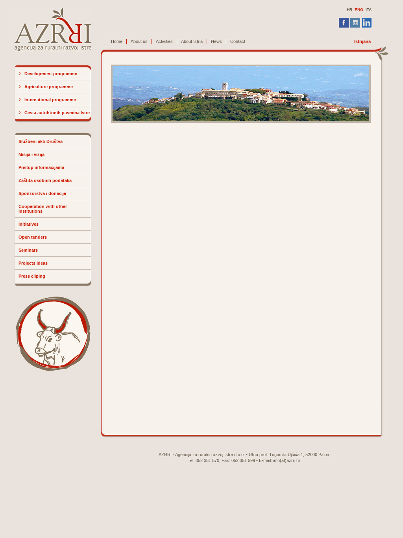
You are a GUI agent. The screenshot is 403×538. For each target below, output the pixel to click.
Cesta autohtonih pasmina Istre (57, 112)
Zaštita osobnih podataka (45, 180)
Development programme (50, 73)
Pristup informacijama (41, 167)
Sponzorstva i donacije (42, 193)
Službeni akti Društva (40, 141)
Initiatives (28, 224)
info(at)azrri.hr (286, 460)
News (216, 41)
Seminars (28, 250)
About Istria (192, 41)
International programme (50, 99)
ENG (359, 9)
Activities (164, 41)
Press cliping (31, 276)
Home (116, 41)
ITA (369, 9)
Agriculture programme (48, 86)
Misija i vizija (31, 154)
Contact (237, 41)
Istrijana (362, 41)
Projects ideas (33, 263)
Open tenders (32, 237)
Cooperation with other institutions (42, 208)
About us (139, 41)
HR (349, 9)
